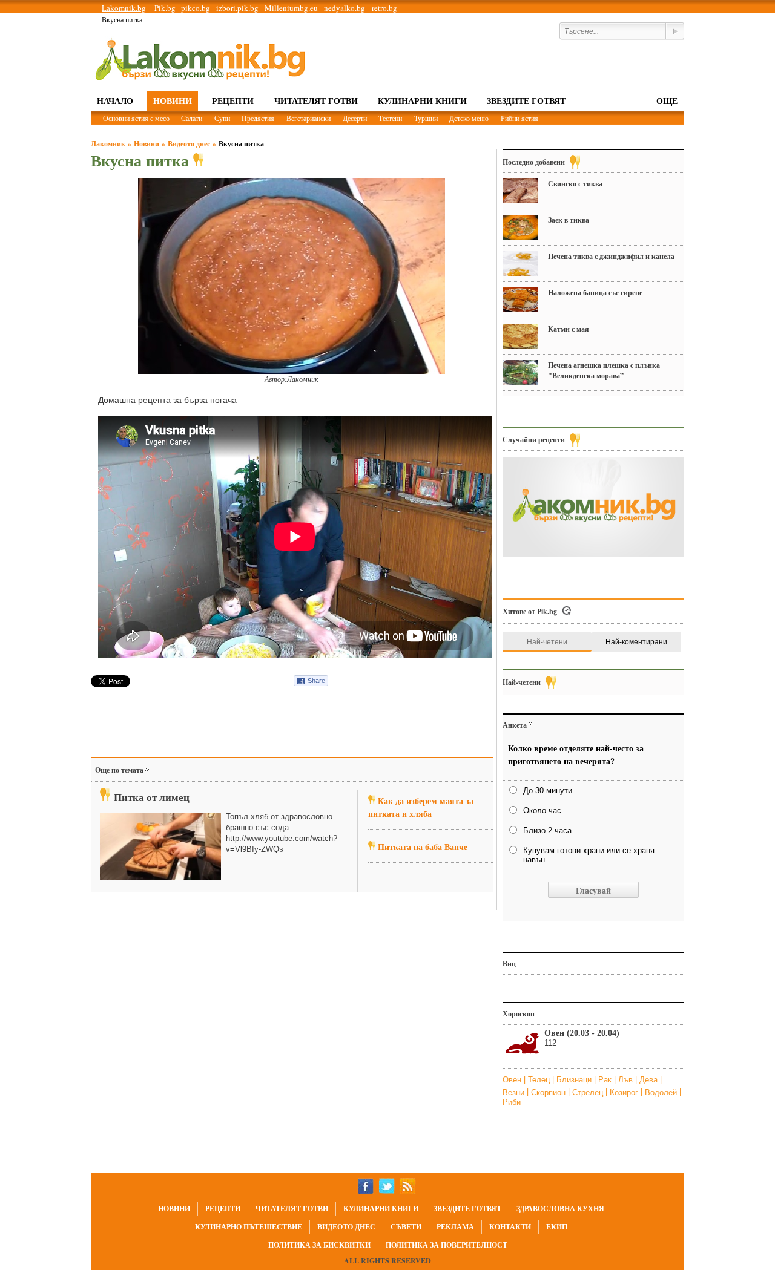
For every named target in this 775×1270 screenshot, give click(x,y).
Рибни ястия (519, 118)
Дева (649, 1079)
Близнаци (575, 1079)
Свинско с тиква (575, 183)
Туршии (426, 118)
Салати (191, 118)
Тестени (390, 118)
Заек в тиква (568, 220)
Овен (513, 1079)
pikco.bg (195, 7)
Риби (512, 1102)
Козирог (625, 1092)
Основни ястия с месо (136, 118)
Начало (115, 100)
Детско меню (469, 118)
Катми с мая (568, 329)
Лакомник (108, 144)
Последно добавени (534, 162)
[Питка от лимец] (160, 846)
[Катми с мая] (520, 336)
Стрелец (588, 1092)
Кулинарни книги (422, 100)
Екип (556, 1227)
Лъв (626, 1079)
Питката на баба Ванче (422, 846)
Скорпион (549, 1092)
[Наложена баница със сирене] (520, 299)
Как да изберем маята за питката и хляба (420, 807)
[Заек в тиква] (520, 227)
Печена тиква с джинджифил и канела (611, 256)
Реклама (455, 1227)
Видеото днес (189, 144)
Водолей (662, 1092)
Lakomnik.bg (124, 7)
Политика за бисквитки (319, 1245)
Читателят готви (316, 100)
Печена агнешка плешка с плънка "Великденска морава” (604, 370)
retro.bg (384, 7)
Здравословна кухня (560, 1208)
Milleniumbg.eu (291, 7)
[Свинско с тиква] (520, 190)
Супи (222, 118)
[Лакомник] (200, 59)
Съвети (406, 1227)
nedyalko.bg (344, 7)
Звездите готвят (526, 100)
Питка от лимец (152, 797)
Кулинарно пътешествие (248, 1227)
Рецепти (233, 100)
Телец (540, 1079)
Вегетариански (308, 118)
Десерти (355, 118)
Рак (606, 1079)
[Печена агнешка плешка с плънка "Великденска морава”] (520, 372)
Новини (172, 100)
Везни (515, 1092)
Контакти (510, 1227)
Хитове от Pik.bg (530, 611)
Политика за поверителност (446, 1245)
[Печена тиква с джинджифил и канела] (520, 263)
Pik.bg (165, 7)
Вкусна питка (241, 144)
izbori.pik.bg (237, 7)
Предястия (258, 118)
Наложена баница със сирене (595, 292)
